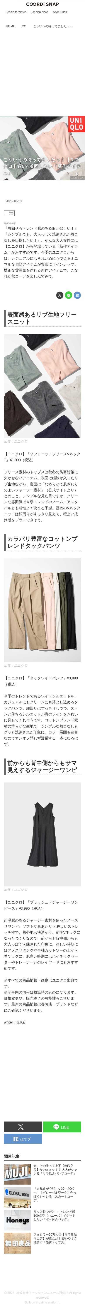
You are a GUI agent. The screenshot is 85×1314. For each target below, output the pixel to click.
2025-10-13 (13, 201)
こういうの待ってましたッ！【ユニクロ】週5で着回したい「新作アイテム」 (42, 166)
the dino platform (47, 1302)
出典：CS (77, 178)
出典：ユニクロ (16, 441)
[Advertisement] (42, 73)
